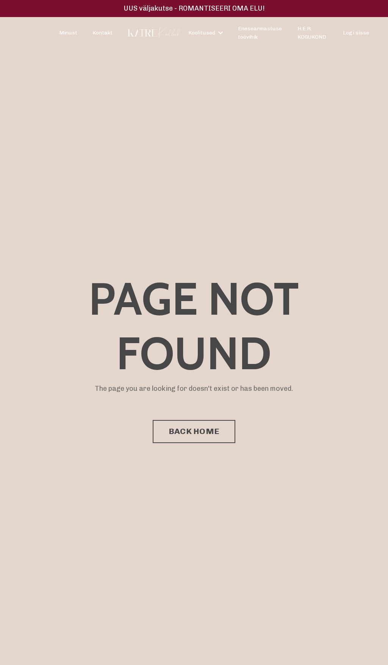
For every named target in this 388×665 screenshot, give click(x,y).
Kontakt (102, 33)
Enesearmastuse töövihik (260, 32)
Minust (68, 33)
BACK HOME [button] (194, 431)
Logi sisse (356, 33)
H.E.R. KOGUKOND (311, 32)
